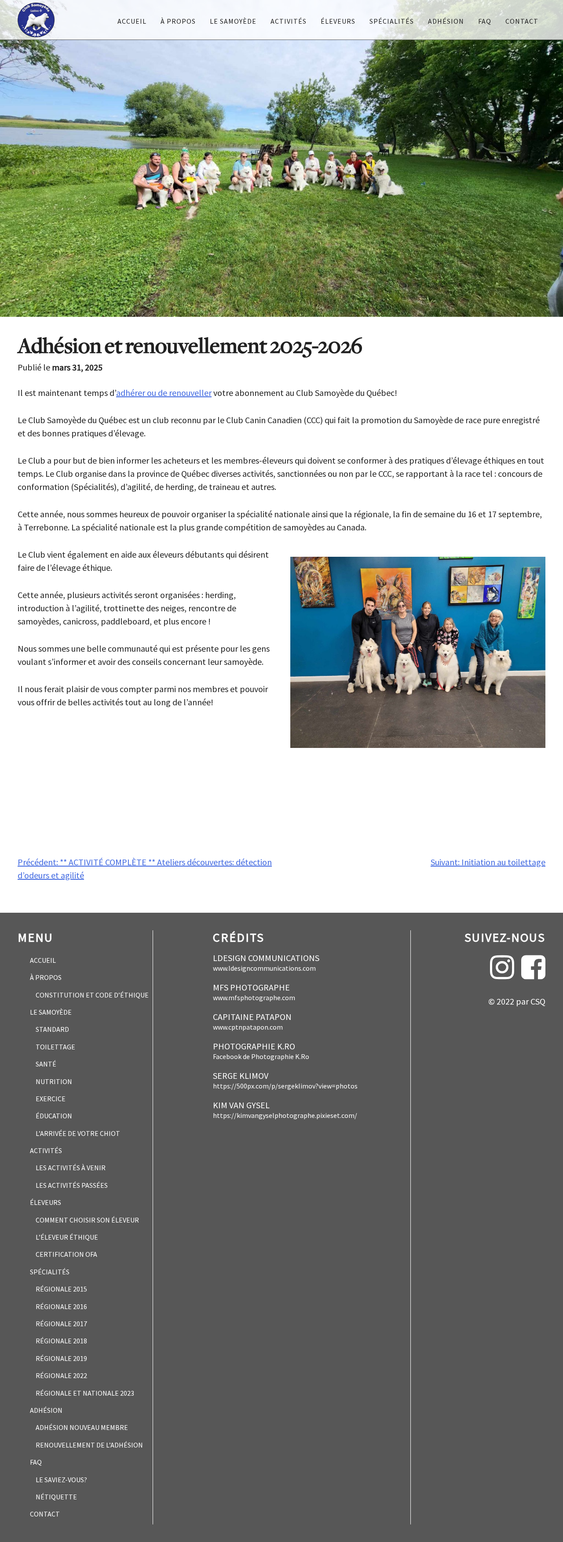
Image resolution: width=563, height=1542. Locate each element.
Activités (289, 21)
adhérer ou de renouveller (164, 392)
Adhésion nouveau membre (82, 1427)
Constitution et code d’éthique (92, 995)
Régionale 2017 (61, 1323)
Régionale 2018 (61, 1340)
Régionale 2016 (61, 1306)
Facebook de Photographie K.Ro (261, 1057)
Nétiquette (56, 1496)
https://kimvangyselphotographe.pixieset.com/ (285, 1116)
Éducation (54, 1115)
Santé (46, 1063)
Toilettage (55, 1046)
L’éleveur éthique (67, 1237)
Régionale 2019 (61, 1358)
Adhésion (446, 21)
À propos (178, 21)
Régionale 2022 (61, 1375)
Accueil (131, 21)
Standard (52, 1029)
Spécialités (391, 21)
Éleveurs (338, 21)
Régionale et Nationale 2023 (85, 1393)
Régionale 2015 (61, 1288)
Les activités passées (72, 1185)
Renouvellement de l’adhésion (89, 1444)
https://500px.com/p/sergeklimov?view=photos (285, 1086)
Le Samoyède (233, 21)
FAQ (484, 21)
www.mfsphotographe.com (254, 998)
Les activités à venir (71, 1167)
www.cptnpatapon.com (248, 1027)
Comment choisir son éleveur (87, 1219)
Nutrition (54, 1081)
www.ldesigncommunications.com (264, 968)
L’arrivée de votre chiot (78, 1133)
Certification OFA (66, 1254)
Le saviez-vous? (61, 1479)
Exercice (51, 1098)
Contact (521, 21)
